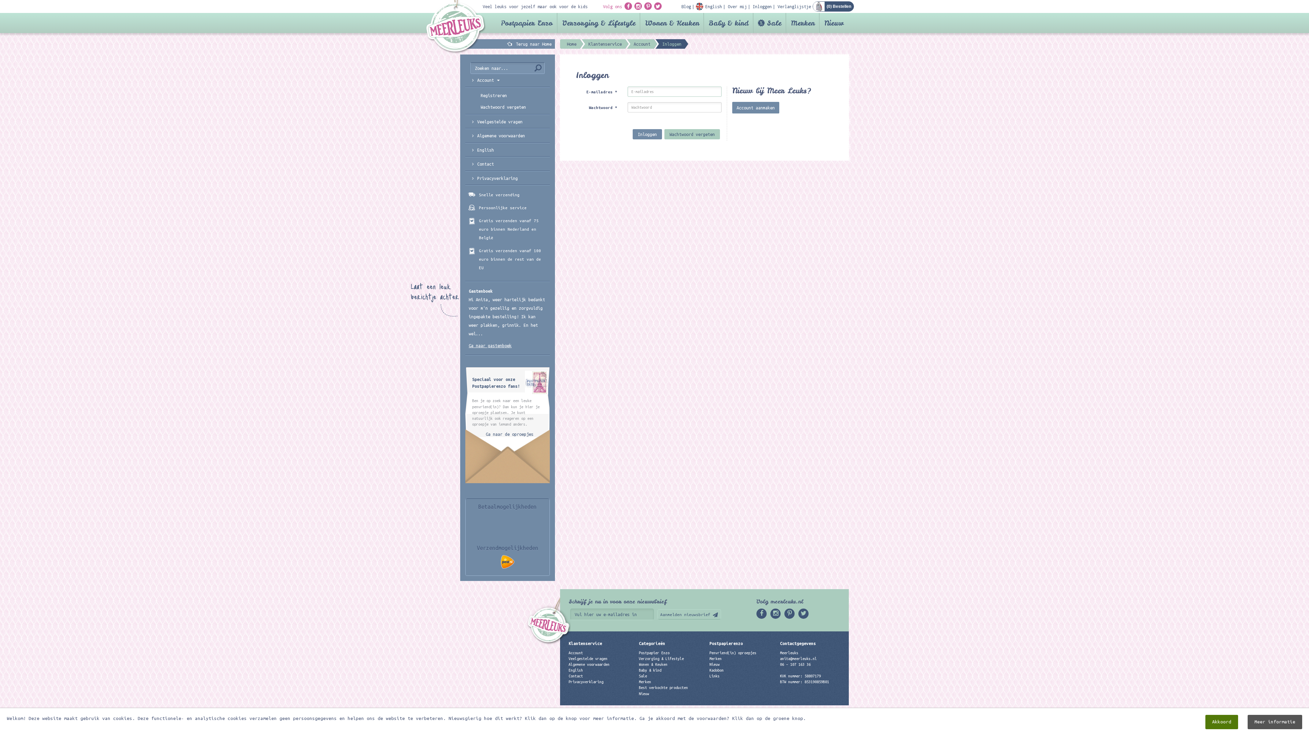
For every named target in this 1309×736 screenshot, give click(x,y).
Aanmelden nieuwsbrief (685, 614)
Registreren (494, 95)
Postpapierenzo (726, 643)
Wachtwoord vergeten (692, 134)
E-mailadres (601, 92)
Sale (774, 23)
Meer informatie (1274, 721)
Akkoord (1221, 721)
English (485, 150)
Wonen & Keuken (672, 23)
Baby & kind (729, 23)
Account (576, 653)
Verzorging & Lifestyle (598, 23)
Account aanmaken (756, 107)
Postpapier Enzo (527, 23)
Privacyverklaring (497, 178)
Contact (485, 164)
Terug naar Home (532, 44)
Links (714, 676)
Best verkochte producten (663, 688)
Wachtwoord (603, 107)
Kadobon (716, 670)
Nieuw (834, 23)
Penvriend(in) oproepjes (732, 653)
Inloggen (647, 134)
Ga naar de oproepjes (509, 434)
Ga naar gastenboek (490, 345)
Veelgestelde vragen (588, 659)
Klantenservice (585, 643)
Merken (803, 23)
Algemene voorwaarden (501, 135)
